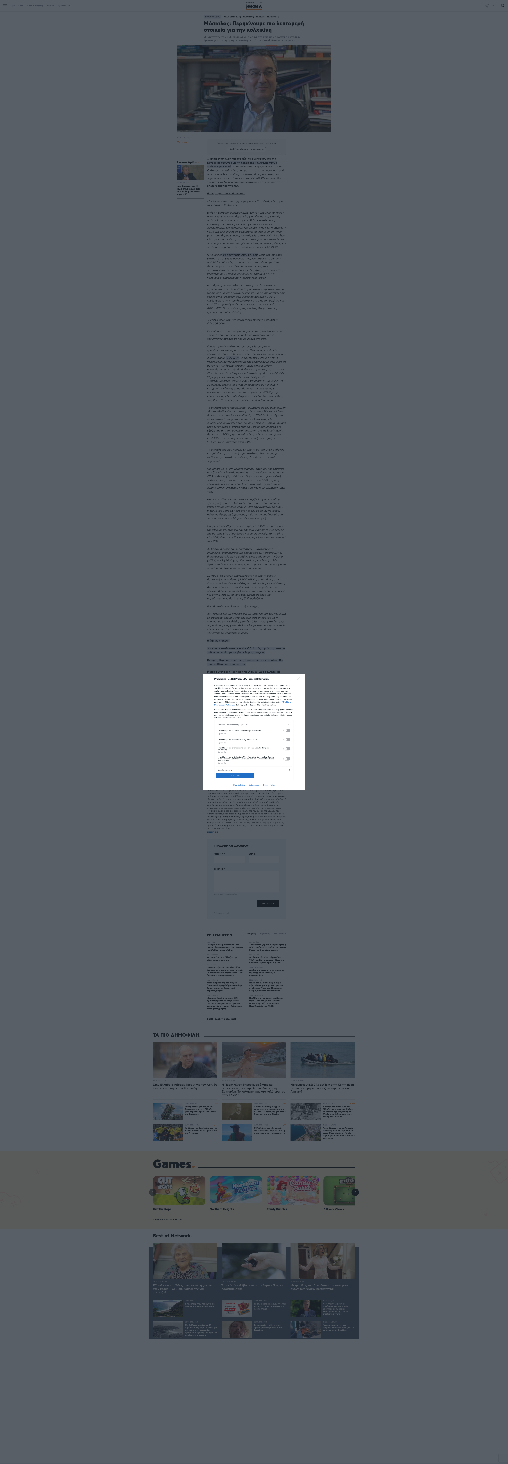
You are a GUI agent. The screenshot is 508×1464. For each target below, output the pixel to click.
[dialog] (254, 732)
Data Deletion (239, 785)
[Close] (299, 679)
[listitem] (254, 724)
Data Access (254, 785)
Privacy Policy (269, 785)
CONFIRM (235, 776)
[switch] (286, 730)
